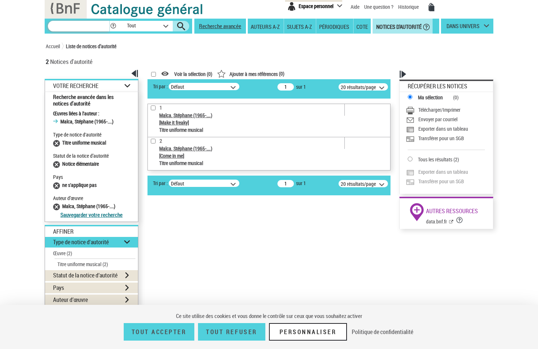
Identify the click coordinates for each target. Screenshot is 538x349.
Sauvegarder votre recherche (91, 214)
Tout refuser (231, 332)
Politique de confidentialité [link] (382, 332)
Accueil (53, 46)
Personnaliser (308, 332)
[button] (113, 26)
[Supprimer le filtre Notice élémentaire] (57, 163)
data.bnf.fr (436, 221)
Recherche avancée (220, 26)
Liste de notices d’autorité (91, 46)
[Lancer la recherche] (181, 26)
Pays (58, 288)
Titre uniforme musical (82, 264)
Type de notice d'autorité (81, 242)
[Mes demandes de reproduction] (431, 7)
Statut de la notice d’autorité (85, 275)
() (256, 73)
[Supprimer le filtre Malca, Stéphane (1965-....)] (57, 206)
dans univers (463, 28)
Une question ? (379, 6)
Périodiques (334, 26)
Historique (409, 6)
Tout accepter (159, 332)
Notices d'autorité (398, 26)
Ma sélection (430, 97)
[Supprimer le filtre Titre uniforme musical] (57, 142)
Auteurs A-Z (265, 26)
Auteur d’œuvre (70, 300)
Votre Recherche (75, 86)
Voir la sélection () (193, 73)
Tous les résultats (435, 159)
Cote (362, 26)
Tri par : (160, 86)
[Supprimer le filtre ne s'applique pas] (57, 184)
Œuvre (62, 253)
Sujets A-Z (299, 26)
